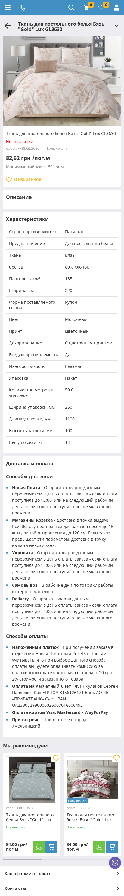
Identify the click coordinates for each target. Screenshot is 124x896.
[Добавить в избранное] (55, 757)
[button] (62, 123)
